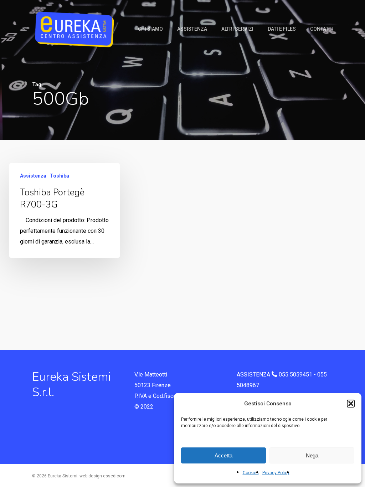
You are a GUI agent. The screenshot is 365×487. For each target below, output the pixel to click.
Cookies (251, 472)
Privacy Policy (275, 472)
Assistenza (33, 176)
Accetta (223, 455)
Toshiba (59, 176)
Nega (312, 455)
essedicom (114, 475)
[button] (350, 403)
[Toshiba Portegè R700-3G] (64, 210)
